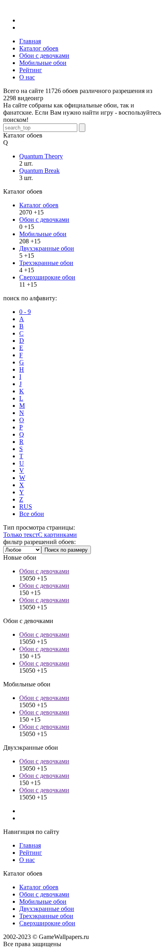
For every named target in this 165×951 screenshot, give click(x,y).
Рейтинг (30, 852)
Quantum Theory (41, 156)
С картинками (57, 534)
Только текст (20, 534)
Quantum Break (39, 170)
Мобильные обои (42, 234)
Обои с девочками (44, 219)
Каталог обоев (38, 205)
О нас (27, 859)
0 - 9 (25, 311)
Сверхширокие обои (47, 277)
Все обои (31, 513)
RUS (25, 506)
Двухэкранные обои (46, 248)
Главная (30, 845)
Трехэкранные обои (46, 262)
